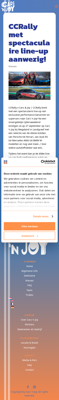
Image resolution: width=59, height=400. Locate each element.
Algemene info (29, 270)
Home (29, 266)
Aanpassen (27, 235)
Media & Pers (29, 360)
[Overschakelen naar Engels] (30, 301)
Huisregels (29, 347)
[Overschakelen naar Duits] (30, 307)
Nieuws (13, 66)
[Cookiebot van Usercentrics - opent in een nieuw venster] (41, 162)
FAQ (29, 285)
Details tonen (41, 216)
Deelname (29, 275)
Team (29, 290)
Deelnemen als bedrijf (29, 329)
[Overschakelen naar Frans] (30, 304)
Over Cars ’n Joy (29, 319)
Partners (29, 324)
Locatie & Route (29, 342)
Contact (29, 369)
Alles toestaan (29, 226)
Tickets (29, 294)
